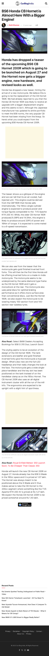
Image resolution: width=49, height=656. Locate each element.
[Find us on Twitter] (22, 650)
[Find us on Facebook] (19, 650)
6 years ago (27, 25)
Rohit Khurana (14, 25)
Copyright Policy (28, 631)
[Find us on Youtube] (28, 650)
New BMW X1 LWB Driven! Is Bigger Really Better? (21, 617)
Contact (39, 631)
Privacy (7, 631)
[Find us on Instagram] (25, 650)
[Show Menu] (3, 3)
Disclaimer (16, 631)
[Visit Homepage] (24, 3)
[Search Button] (46, 3)
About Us (20, 634)
